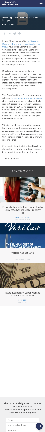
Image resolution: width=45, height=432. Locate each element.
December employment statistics (26, 98)
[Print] (19, 33)
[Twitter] (9, 33)
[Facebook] (4, 33)
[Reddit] (14, 33)
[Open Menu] (41, 3)
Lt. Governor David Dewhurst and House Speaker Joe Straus (21, 44)
